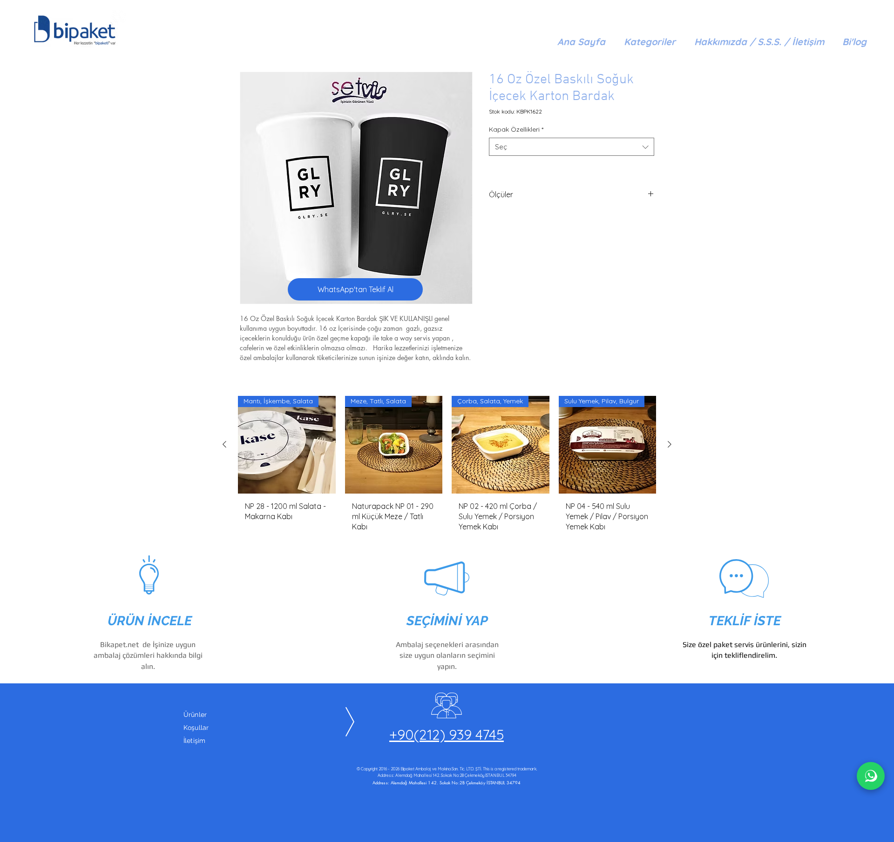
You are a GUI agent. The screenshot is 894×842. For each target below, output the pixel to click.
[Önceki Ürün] (224, 444)
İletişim (194, 740)
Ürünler (195, 714)
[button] (650, 41)
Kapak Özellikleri (516, 129)
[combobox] (571, 147)
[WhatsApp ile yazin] (871, 776)
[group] (447, 467)
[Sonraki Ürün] (669, 444)
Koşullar (196, 727)
